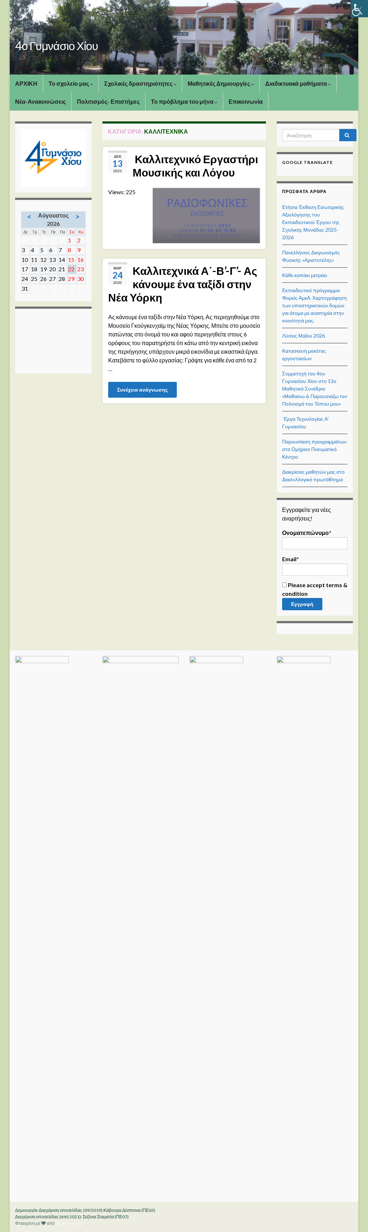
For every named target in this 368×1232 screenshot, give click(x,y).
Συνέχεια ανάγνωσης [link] (142, 390)
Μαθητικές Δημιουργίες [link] (219, 83)
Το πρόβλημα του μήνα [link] (183, 101)
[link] (359, 8)
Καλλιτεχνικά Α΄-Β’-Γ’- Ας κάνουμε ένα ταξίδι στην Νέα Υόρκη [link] (182, 284)
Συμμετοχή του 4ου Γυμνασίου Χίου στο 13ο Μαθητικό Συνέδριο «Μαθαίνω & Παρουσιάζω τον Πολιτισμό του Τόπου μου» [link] (314, 388)
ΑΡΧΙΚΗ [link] (26, 83)
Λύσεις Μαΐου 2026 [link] (303, 335)
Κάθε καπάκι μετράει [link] (304, 275)
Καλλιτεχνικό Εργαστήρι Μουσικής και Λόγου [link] (195, 165)
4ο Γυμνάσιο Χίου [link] (56, 46)
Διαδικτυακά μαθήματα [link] (296, 83)
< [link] (29, 216)
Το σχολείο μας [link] (69, 83)
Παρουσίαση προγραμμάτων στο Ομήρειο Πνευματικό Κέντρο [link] (314, 449)
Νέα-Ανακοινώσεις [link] (40, 101)
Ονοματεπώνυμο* (306, 532)
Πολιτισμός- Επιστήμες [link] (108, 101)
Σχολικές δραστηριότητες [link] (139, 83)
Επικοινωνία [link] (246, 101)
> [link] (77, 216)
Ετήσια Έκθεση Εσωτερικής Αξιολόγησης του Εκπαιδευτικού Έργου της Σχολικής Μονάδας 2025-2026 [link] (313, 222)
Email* (290, 558)
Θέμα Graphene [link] (70, 1223)
